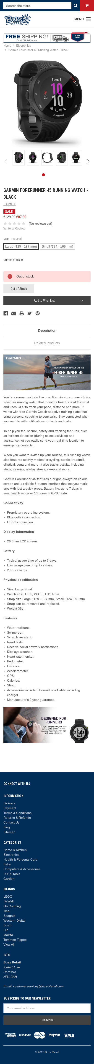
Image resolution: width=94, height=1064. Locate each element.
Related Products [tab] (47, 343)
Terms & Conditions (17, 813)
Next (88, 161)
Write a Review (14, 228)
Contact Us (11, 822)
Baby (7, 864)
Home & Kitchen (15, 850)
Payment (9, 808)
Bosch (7, 925)
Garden (8, 878)
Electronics (11, 854)
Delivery (9, 803)
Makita (8, 935)
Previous (6, 161)
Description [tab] (47, 330)
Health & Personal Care (20, 859)
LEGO (7, 896)
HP (5, 930)
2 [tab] (50, 174)
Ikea (6, 911)
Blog (6, 827)
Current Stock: (13, 259)
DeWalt (8, 901)
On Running (12, 906)
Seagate (9, 915)
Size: (12, 238)
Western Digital (14, 920)
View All (8, 944)
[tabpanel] (18, 157)
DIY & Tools (11, 874)
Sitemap (9, 832)
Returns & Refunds (17, 817)
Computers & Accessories (21, 869)
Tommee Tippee (15, 939)
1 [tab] (43, 174)
